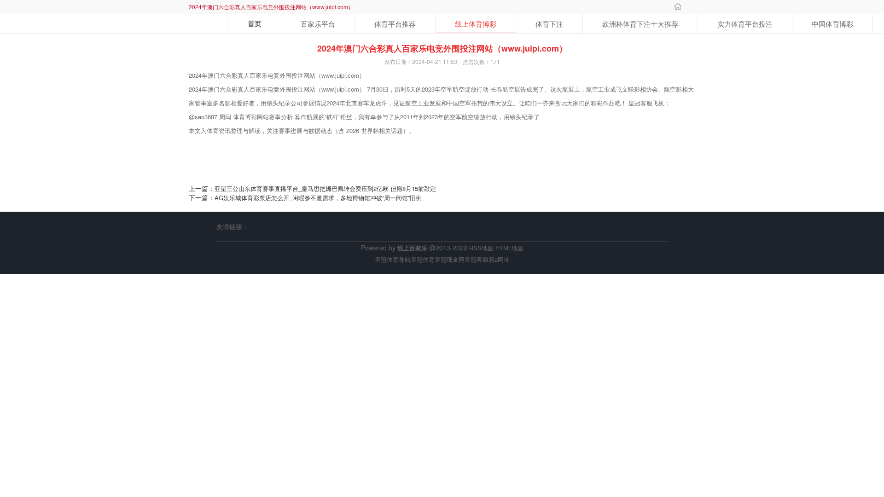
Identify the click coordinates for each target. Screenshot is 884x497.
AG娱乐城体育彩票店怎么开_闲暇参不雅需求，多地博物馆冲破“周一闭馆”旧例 (318, 197)
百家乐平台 (318, 24)
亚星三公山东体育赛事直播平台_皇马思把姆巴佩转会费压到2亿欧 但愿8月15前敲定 (325, 188)
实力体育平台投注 (745, 24)
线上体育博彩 (475, 24)
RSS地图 (481, 247)
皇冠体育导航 (393, 259)
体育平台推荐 (395, 24)
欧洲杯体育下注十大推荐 (640, 24)
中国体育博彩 (832, 24)
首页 (255, 23)
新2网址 (499, 259)
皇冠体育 (423, 259)
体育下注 (549, 24)
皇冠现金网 (450, 259)
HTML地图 (509, 247)
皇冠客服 (477, 259)
